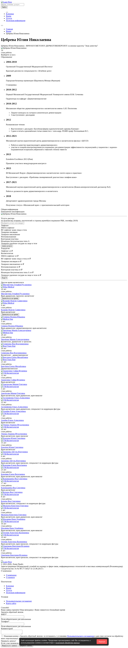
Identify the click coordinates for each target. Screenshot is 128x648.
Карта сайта (11, 603)
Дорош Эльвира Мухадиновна (14, 434)
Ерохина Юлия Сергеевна (12, 447)
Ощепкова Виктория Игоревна (14, 555)
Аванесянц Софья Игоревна (13, 380)
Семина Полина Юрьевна (12, 326)
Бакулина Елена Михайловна (13, 366)
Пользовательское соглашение (19, 601)
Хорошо (102, 642)
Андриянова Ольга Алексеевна (14, 407)
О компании (11, 575)
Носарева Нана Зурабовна (12, 528)
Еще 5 (4, 278)
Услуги (9, 18)
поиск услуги (7, 246)
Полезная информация (15, 20)
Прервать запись (25, 646)
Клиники (10, 14)
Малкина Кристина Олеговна (13, 515)
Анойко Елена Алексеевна (12, 420)
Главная (9, 29)
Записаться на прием (10, 298)
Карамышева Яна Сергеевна (13, 488)
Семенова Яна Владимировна (13, 353)
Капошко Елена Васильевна (13, 474)
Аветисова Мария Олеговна (13, 393)
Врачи (8, 16)
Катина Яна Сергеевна (10, 501)
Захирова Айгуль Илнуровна (13, 461)
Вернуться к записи (9, 646)
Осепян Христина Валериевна (14, 542)
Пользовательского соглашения (80, 636)
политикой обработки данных (68, 643)
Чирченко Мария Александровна (15, 339)
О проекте (10, 577)
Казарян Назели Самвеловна (13, 310)
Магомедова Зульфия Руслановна (15, 294)
